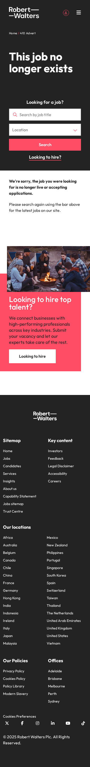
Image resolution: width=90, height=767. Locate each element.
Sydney (54, 701)
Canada (9, 560)
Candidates (12, 466)
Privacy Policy (13, 671)
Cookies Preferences (19, 716)
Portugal (53, 560)
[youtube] (68, 723)
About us (9, 488)
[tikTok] (83, 723)
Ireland (8, 620)
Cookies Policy (14, 678)
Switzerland (56, 590)
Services (9, 473)
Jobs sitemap (13, 504)
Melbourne (56, 686)
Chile (7, 567)
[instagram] (37, 723)
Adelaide (55, 671)
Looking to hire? (45, 157)
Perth (52, 693)
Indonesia (10, 613)
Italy (6, 628)
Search (45, 144)
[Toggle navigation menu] (78, 12)
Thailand (53, 605)
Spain (51, 583)
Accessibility (57, 473)
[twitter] (7, 723)
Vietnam (53, 643)
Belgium (9, 552)
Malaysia (10, 643)
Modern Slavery (15, 693)
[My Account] (66, 12)
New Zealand (57, 545)
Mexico (52, 537)
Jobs (6, 458)
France (8, 583)
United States (57, 635)
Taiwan (52, 598)
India (7, 605)
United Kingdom (59, 628)
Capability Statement (19, 496)
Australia (10, 545)
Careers (54, 481)
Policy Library (13, 686)
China (7, 575)
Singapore (55, 567)
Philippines (55, 552)
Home (7, 451)
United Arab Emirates (64, 620)
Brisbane (55, 678)
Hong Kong (11, 598)
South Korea (56, 575)
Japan (8, 635)
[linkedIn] (52, 723)
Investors (55, 451)
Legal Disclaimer (61, 466)
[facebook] (22, 723)
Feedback (56, 458)
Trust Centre (13, 511)
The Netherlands (60, 613)
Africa (8, 537)
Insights (9, 481)
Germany (10, 590)
